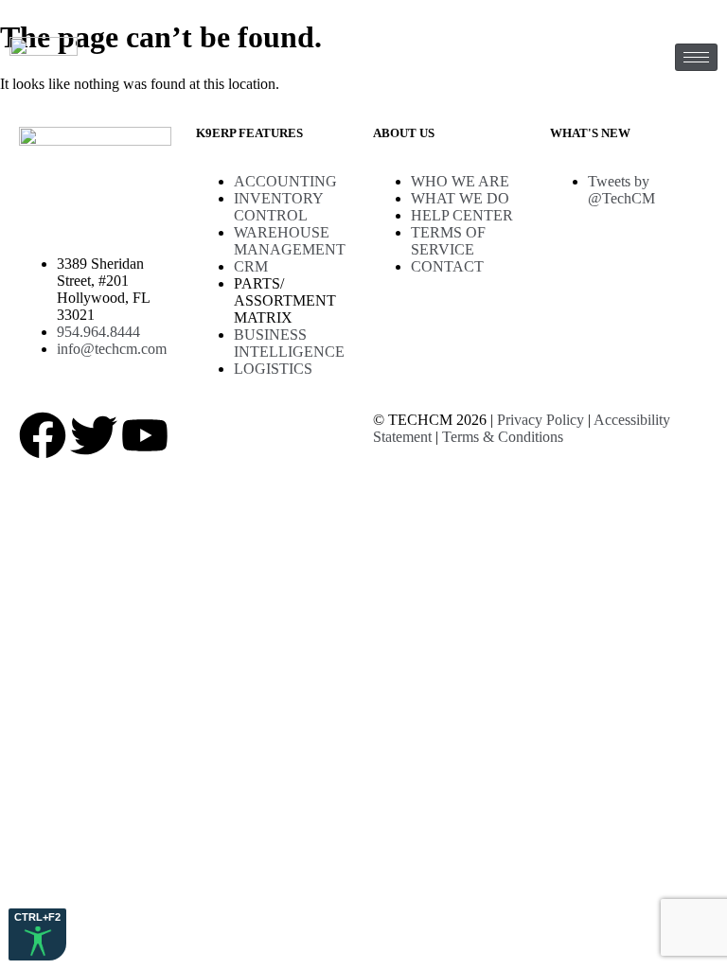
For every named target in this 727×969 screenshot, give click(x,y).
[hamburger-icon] (696, 57)
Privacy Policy (540, 420)
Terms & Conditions (502, 437)
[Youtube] (144, 435)
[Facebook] (42, 435)
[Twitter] (93, 435)
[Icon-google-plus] (196, 435)
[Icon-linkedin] (247, 435)
